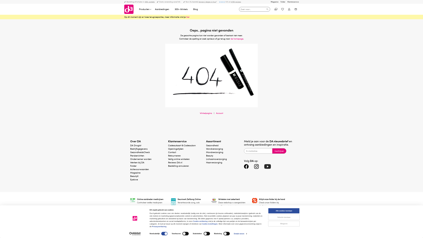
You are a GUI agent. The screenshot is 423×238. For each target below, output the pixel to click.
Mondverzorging (214, 152)
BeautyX (134, 176)
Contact (172, 152)
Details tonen (239, 234)
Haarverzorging (214, 162)
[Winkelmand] (296, 9)
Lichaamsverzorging (216, 159)
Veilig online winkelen (179, 159)
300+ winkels (150, 2)
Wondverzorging (214, 148)
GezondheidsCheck (140, 152)
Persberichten (137, 155)
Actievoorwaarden (139, 169)
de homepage (237, 38)
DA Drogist (135, 145)
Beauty (209, 155)
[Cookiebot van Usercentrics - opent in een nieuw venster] (135, 233)
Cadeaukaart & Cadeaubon (182, 145)
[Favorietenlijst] (283, 9)
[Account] (276, 9)
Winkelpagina (206, 113)
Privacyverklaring (159, 226)
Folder (283, 2)
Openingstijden (176, 148)
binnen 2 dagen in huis (207, 2)
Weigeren (284, 224)
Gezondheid (212, 145)
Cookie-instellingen (210, 224)
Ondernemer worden (141, 159)
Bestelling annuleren (178, 165)
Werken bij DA (137, 162)
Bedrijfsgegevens (139, 148)
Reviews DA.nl (175, 162)
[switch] (185, 233)
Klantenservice (293, 2)
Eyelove (134, 179)
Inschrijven (279, 151)
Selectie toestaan (283, 217)
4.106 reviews (236, 2)
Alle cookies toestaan (284, 211)
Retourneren (174, 155)
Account (219, 113)
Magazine (274, 2)
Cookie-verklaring (200, 221)
